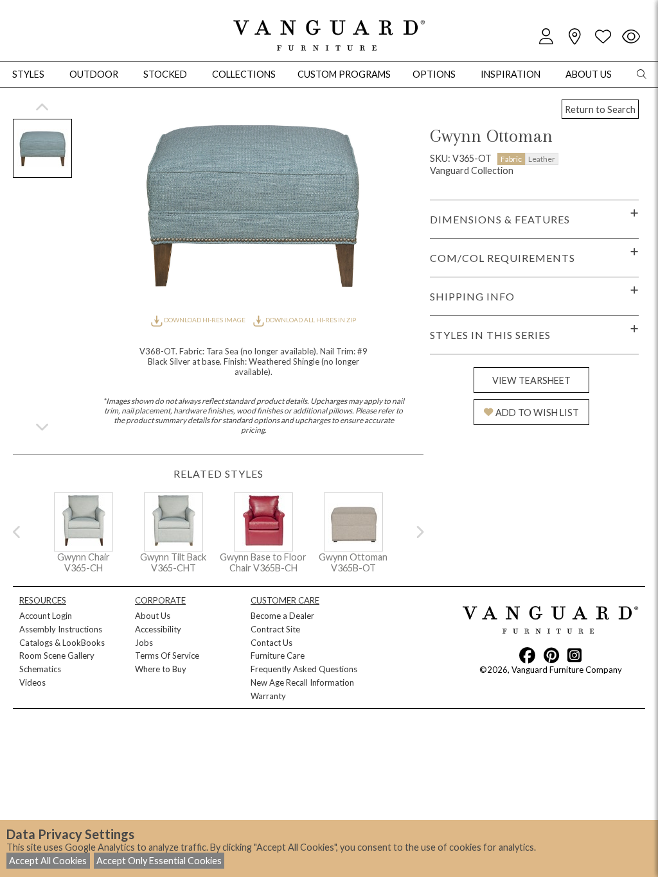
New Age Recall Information (302, 682)
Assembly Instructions (60, 629)
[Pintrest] (551, 655)
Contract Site (275, 629)
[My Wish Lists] (603, 37)
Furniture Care (278, 655)
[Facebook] (527, 655)
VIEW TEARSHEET (531, 380)
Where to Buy (160, 669)
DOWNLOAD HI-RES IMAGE (204, 320)
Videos (32, 682)
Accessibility (158, 629)
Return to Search (600, 109)
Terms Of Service (167, 655)
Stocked (165, 74)
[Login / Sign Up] (546, 37)
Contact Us (271, 643)
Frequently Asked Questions (304, 669)
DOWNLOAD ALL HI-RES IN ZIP (310, 320)
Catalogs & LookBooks (62, 643)
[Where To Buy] (574, 37)
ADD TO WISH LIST (537, 412)
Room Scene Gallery (56, 655)
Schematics (40, 669)
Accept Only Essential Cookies (159, 860)
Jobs (144, 643)
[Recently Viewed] (631, 37)
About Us (152, 616)
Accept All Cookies (48, 860)
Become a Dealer (282, 616)
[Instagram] (574, 655)
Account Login (45, 616)
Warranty (268, 696)
